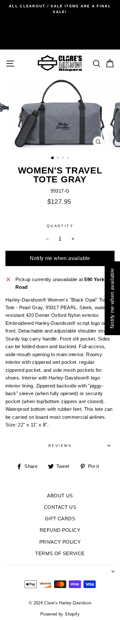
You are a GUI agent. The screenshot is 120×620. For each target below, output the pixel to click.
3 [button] (63, 158)
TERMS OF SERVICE (59, 553)
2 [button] (58, 158)
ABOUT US (60, 495)
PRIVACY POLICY (60, 542)
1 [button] (52, 158)
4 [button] (68, 158)
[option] (60, 9)
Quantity (60, 226)
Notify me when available (60, 258)
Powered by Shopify (60, 614)
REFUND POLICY (60, 530)
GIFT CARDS (60, 518)
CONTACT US (60, 507)
